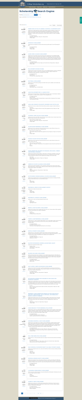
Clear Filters (39, 14)
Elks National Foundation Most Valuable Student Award (44, 347)
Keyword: (21, 14)
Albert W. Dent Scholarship (35, 381)
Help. (26, 24)
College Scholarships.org (35, 3)
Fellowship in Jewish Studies (36, 69)
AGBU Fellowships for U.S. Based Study (39, 92)
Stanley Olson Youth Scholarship (37, 138)
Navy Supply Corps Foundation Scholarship (40, 266)
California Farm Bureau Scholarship (38, 370)
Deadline (54, 25)
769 (40, 393)
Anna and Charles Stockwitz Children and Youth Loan (43, 104)
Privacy (54, 398)
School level (30, 17)
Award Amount (37, 17)
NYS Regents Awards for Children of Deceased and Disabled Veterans (42, 279)
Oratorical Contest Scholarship (37, 197)
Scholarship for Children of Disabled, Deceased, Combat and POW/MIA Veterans (44, 151)
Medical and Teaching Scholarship (38, 207)
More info (24, 33)
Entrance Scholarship (34, 42)
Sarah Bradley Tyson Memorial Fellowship (40, 308)
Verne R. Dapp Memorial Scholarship (38, 218)
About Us (39, 398)
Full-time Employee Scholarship (37, 336)
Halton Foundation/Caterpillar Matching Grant (41, 243)
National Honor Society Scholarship (38, 358)
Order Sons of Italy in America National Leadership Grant (44, 28)
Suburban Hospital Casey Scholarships (39, 321)
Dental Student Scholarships (36, 231)
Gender (28, 17)
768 (38, 393)
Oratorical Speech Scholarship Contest (39, 187)
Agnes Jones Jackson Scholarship (37, 54)
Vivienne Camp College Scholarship (38, 115)
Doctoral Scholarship (34, 81)
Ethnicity (34, 17)
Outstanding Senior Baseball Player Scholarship (42, 176)
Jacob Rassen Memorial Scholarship (38, 126)
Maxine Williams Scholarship (36, 253)
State (40, 17)
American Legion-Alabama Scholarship (39, 164)
